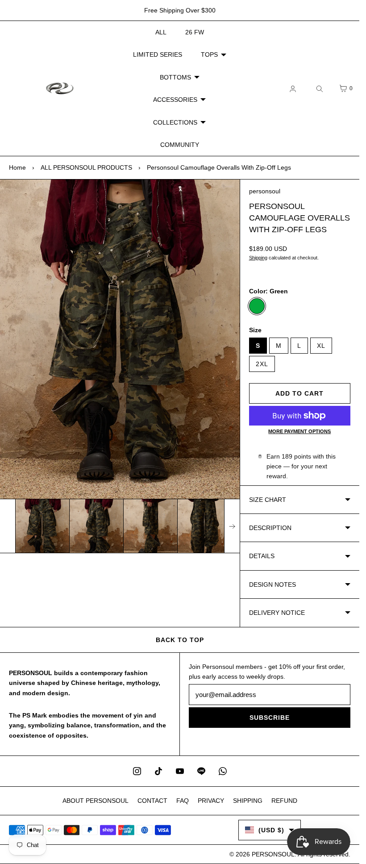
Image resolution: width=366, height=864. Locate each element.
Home (17, 167)
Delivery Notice (277, 612)
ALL (160, 32)
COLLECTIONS (175, 122)
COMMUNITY (179, 144)
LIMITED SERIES (157, 54)
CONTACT (152, 800)
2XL (262, 363)
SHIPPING (247, 800)
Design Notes (272, 584)
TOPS (209, 54)
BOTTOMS (175, 77)
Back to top (180, 639)
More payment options (299, 431)
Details (261, 555)
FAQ (182, 800)
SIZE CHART (267, 499)
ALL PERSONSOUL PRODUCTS (86, 167)
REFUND (284, 800)
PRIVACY (211, 800)
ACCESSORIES (175, 99)
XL (321, 345)
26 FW (194, 32)
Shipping (258, 257)
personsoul (264, 191)
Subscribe (270, 717)
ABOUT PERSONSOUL (95, 800)
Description (270, 527)
